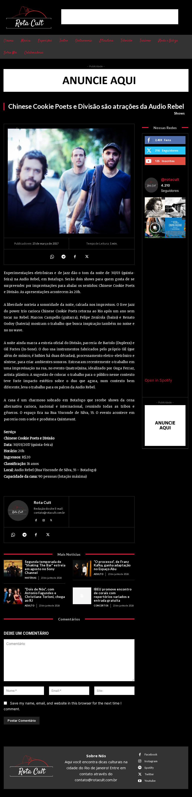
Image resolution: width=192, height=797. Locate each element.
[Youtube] (140, 781)
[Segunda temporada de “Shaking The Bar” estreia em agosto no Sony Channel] (13, 568)
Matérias (30, 577)
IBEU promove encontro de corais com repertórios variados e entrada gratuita (113, 594)
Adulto (98, 574)
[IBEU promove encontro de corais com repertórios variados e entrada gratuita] (82, 595)
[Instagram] (44, 519)
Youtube (150, 780)
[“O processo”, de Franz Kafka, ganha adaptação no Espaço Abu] (82, 568)
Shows (179, 113)
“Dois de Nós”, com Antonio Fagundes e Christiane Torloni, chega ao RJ (45, 594)
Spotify (149, 767)
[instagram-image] (155, 207)
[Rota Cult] (18, 511)
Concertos (101, 605)
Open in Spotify (158, 380)
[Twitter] (86, 257)
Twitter (149, 774)
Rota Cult (42, 502)
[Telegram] (63, 257)
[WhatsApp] (52, 257)
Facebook (150, 754)
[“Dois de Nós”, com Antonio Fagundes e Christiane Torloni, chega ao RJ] (13, 595)
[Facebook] (75, 257)
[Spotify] (140, 767)
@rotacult (170, 179)
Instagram (151, 761)
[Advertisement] (119, 16)
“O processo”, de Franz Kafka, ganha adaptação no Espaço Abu (112, 565)
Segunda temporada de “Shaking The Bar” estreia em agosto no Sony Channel (45, 567)
